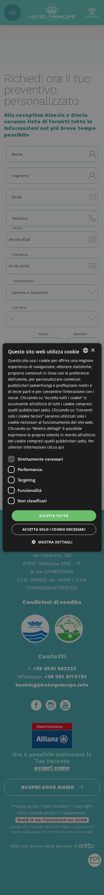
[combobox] (85, 350)
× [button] (93, 350)
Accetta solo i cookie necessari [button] (53, 529)
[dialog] (52, 447)
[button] (52, 542)
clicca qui (55, 447)
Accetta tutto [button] (53, 515)
